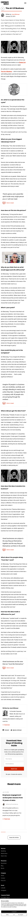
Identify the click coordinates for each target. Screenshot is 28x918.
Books (2, 868)
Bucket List (22, 62)
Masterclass (4, 853)
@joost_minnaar (17, 730)
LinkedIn (3, 888)
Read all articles (14, 837)
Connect (7, 730)
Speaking (3, 851)
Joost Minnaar (16, 14)
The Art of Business (6, 71)
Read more (7, 725)
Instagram (3, 890)
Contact (3, 878)
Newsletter (4, 863)
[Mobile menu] (25, 3)
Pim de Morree (14, 804)
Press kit (3, 880)
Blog (2, 865)
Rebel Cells (4, 856)
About (2, 875)
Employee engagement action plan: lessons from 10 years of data (13, 797)
